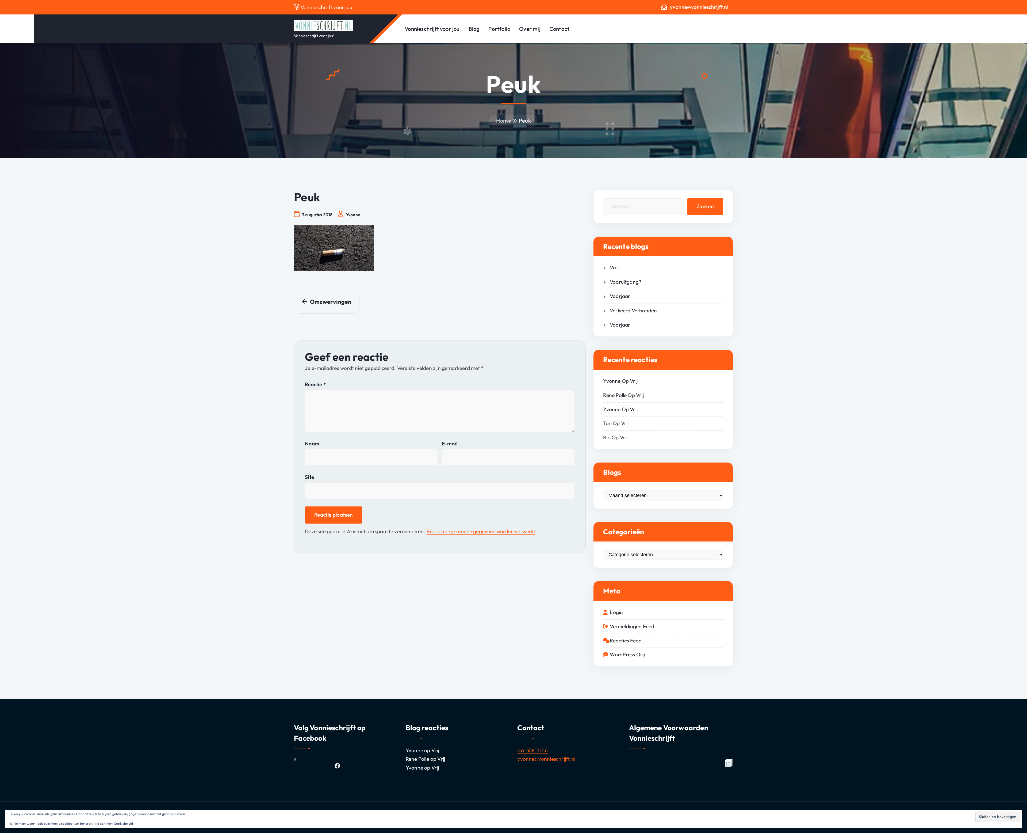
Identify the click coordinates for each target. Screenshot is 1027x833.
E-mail (450, 443)
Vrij (613, 267)
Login (616, 612)
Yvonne (611, 381)
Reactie (315, 384)
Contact (559, 28)
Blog (474, 28)
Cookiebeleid (123, 823)
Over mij (530, 28)
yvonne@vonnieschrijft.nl (699, 7)
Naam (312, 443)
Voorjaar (620, 296)
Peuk (525, 120)
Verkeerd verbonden (633, 310)
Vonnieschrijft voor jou (432, 28)
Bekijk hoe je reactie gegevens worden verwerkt (481, 531)
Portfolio (499, 28)
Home (503, 120)
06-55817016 (532, 750)
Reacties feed (626, 640)
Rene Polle (615, 395)
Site (309, 477)
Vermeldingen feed (632, 626)
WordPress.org (627, 654)
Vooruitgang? (625, 282)
